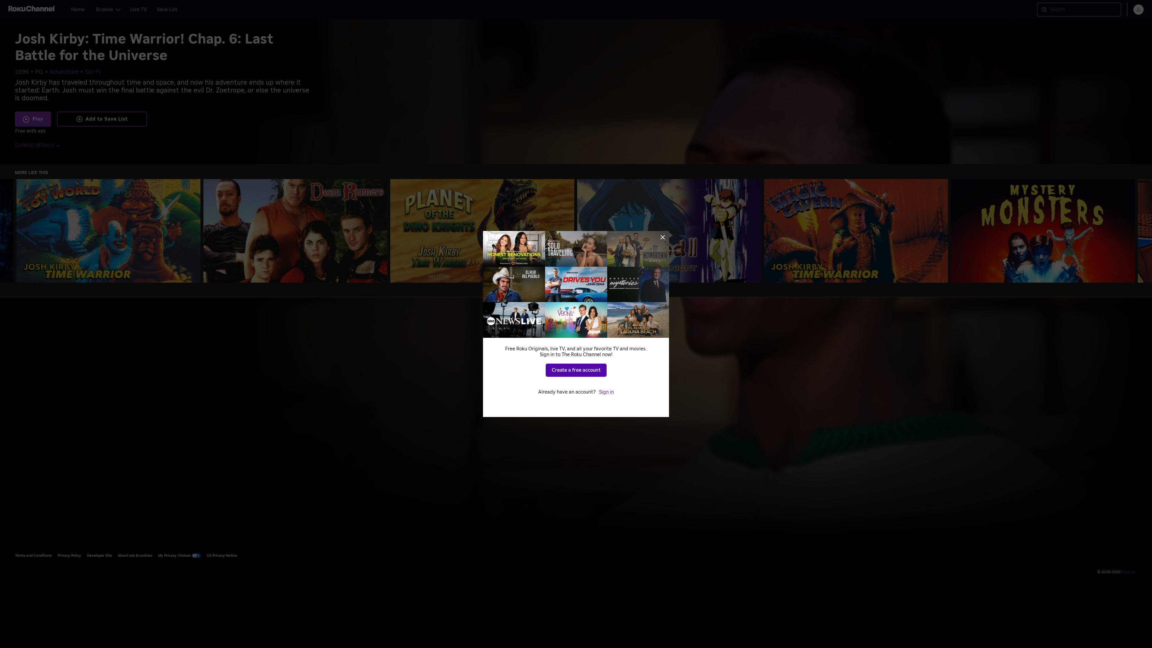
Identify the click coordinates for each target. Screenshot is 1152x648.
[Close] (663, 237)
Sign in (606, 392)
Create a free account (576, 370)
